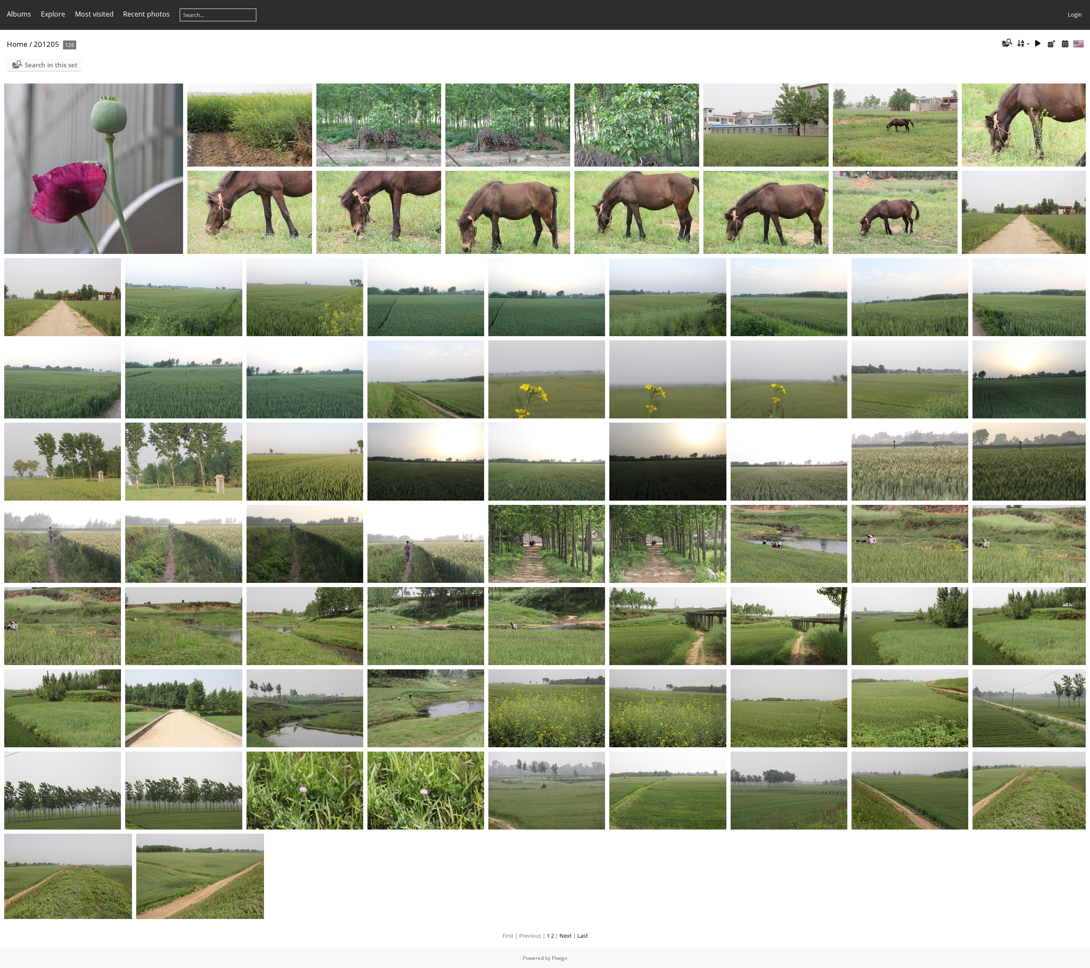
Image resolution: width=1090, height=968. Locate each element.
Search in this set (51, 64)
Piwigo (559, 958)
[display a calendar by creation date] (1065, 43)
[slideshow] (1038, 43)
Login (1075, 14)
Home (17, 44)
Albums (19, 14)
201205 (46, 44)
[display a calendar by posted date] (1051, 43)
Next (565, 935)
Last (582, 935)
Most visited (94, 14)
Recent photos (146, 14)
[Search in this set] (1006, 43)
